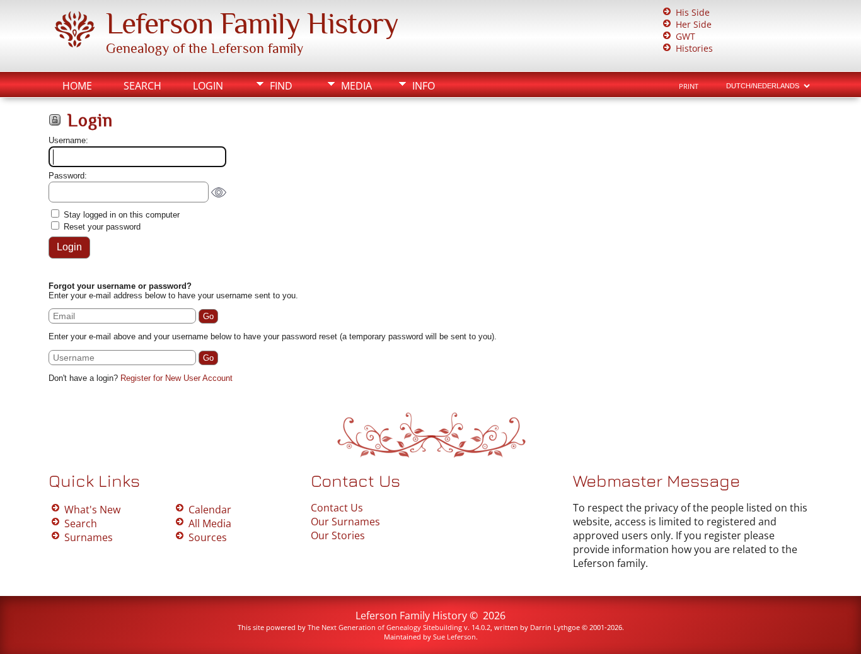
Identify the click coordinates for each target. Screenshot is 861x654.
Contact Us (337, 508)
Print (688, 86)
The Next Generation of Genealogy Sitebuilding (385, 627)
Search (142, 86)
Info (423, 86)
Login (208, 86)
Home (77, 86)
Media (356, 86)
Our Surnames (345, 521)
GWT (685, 36)
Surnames (88, 537)
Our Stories (338, 535)
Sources (207, 537)
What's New (92, 510)
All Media (209, 523)
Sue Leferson (454, 636)
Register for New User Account (176, 378)
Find (281, 86)
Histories (694, 48)
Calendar (209, 510)
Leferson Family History (252, 23)
